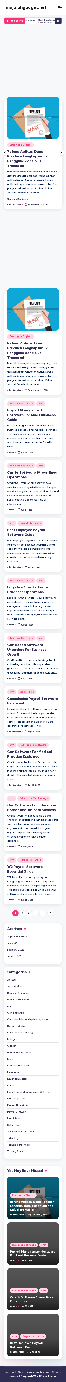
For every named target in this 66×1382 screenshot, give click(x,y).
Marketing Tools (16, 1093)
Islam (10, 1054)
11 (42, 908)
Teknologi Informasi (18, 1140)
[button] (17, 194)
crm (40, 145)
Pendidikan (13, 1113)
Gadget (11, 1041)
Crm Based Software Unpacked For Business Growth (26, 645)
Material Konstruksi (18, 1100)
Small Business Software (21, 1126)
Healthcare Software (33, 740)
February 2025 (15, 944)
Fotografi (12, 1034)
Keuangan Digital (20, 331)
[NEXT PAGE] (50, 908)
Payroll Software (30, 518)
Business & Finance (18, 988)
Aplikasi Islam (14, 981)
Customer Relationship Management (28, 1014)
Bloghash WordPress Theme (38, 1371)
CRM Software (15, 1007)
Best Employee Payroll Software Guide (39, 20)
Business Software (21, 145)
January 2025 (15, 951)
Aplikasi (11, 974)
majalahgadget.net (26, 7)
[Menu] (60, 7)
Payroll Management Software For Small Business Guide (31, 156)
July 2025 (12, 938)
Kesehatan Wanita (18, 1060)
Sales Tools (27, 687)
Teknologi (13, 1133)
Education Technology (34, 793)
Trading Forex (15, 1146)
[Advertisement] (33, 61)
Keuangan (13, 1067)
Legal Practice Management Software (29, 1087)
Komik (10, 1080)
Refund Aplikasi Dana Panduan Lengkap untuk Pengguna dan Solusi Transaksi (32, 1201)
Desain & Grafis (16, 1021)
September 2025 (17, 931)
